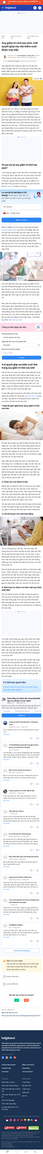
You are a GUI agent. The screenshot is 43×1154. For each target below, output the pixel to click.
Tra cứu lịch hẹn (27, 1071)
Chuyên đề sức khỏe (8, 1065)
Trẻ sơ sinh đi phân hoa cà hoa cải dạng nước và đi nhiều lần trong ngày (24, 901)
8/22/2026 (6, 345)
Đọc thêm (6, 734)
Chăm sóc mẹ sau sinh (16, 37)
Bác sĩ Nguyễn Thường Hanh (26, 55)
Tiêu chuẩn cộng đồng (9, 1103)
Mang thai (3, 37)
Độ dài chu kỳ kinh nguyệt (11, 349)
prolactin (14, 230)
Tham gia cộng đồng (22, 951)
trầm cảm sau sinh (15, 320)
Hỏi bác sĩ (21, 715)
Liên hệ (24, 1096)
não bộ (9, 186)
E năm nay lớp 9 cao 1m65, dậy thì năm (21, 790)
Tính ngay (21, 357)
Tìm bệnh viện (6, 1068)
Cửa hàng (5, 1071)
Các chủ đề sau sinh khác (33, 37)
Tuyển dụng (26, 1089)
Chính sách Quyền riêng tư (10, 1085)
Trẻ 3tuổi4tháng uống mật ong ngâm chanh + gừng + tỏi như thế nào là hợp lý (24, 746)
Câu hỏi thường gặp (8, 1100)
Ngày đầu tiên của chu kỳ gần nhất (14, 341)
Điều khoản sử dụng (8, 1082)
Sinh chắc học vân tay (16, 811)
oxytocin (5, 230)
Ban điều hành (26, 1085)
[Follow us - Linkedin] (11, 1057)
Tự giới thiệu (26, 1082)
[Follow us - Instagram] (7, 1057)
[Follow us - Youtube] (15, 1057)
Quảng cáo (25, 1092)
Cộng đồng (26, 1068)
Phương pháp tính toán (10, 334)
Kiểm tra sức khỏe (28, 1065)
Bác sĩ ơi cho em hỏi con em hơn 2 (20, 770)
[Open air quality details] (7, 1151)
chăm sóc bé (32, 396)
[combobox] (21, 337)
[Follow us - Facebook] (3, 1057)
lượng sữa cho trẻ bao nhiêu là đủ (20, 877)
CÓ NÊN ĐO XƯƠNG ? (16, 925)
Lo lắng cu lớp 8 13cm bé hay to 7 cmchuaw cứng (23, 723)
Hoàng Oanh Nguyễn (14, 61)
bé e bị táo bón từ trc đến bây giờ (20, 834)
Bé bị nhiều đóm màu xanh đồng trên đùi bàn (24, 856)
